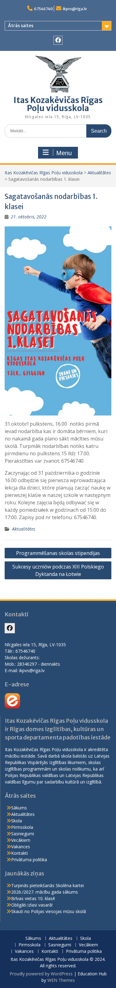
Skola (16, 821)
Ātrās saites (20, 25)
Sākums (19, 808)
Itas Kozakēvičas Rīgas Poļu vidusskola (58, 104)
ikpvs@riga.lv (75, 8)
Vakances (20, 847)
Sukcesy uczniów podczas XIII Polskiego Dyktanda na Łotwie (58, 570)
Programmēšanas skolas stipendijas (58, 553)
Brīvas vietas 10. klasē (33, 898)
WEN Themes (61, 980)
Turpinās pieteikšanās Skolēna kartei (47, 885)
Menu (64, 153)
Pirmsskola (22, 827)
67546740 (43, 8)
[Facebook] (58, 40)
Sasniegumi (22, 834)
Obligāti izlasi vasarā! (32, 905)
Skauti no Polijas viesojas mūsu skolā (48, 911)
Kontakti (19, 853)
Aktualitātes (99, 173)
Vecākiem (20, 840)
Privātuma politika (29, 859)
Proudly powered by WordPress (41, 974)
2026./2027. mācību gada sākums (44, 892)
